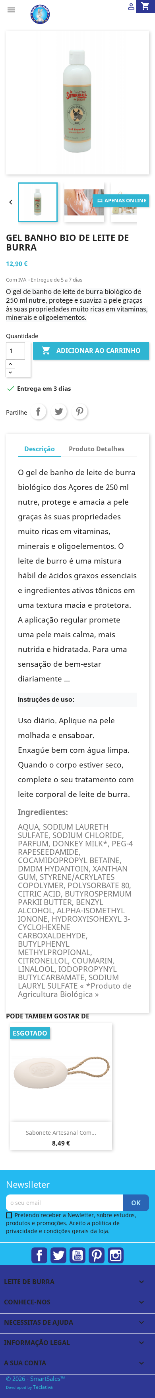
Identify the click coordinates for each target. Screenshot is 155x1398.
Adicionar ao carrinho (91, 350)
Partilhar (38, 411)
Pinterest (79, 411)
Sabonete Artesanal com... (61, 1132)
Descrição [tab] (39, 448)
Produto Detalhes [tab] (96, 448)
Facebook (39, 1255)
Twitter (58, 1255)
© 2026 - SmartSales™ (35, 1378)
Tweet (59, 411)
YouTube (77, 1255)
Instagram (116, 1255)
